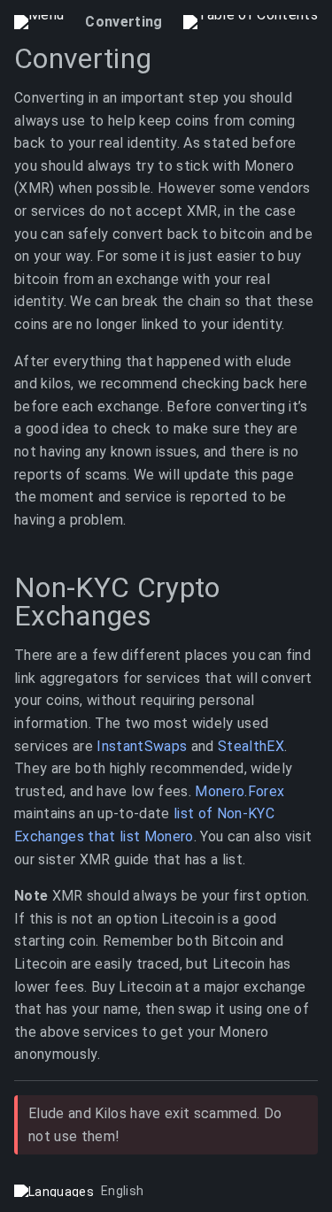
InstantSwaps (142, 746)
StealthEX (251, 746)
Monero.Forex (239, 791)
